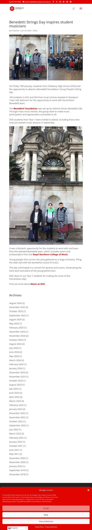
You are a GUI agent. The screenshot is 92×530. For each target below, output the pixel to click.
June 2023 (14, 392)
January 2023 (15, 409)
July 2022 (13, 429)
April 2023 (14, 397)
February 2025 (16, 327)
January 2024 (15, 368)
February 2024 (16, 364)
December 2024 (17, 331)
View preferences (46, 521)
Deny (46, 515)
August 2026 (15, 303)
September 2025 (17, 315)
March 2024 (15, 360)
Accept (46, 508)
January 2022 (15, 441)
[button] (88, 490)
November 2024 (17, 335)
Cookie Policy (39, 527)
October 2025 (16, 311)
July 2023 (13, 388)
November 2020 (17, 462)
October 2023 (16, 380)
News (35, 30)
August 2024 (15, 343)
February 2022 (16, 437)
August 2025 (15, 319)
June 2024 (14, 352)
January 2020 (15, 466)
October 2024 (16, 339)
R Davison (16, 30)
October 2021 (16, 445)
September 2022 (17, 425)
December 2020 (17, 458)
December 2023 (17, 372)
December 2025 (17, 307)
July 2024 (13, 348)
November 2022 (17, 417)
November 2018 (17, 474)
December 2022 (17, 413)
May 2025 (14, 323)
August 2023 (15, 384)
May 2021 (14, 454)
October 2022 (16, 421)
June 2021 (14, 449)
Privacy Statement (51, 527)
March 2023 (15, 401)
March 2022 (15, 433)
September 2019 (17, 470)
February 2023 (16, 405)
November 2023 (17, 376)
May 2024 (14, 356)
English (14, 528)
